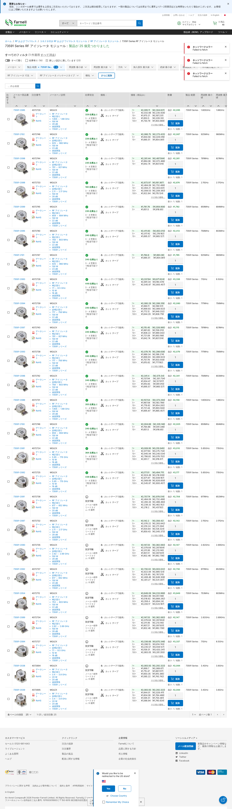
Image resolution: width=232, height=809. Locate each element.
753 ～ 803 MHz (60, 602)
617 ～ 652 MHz (60, 505)
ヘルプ (8, 758)
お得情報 (166, 15)
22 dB (55, 172)
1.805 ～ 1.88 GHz (60, 119)
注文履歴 (66, 748)
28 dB (55, 124)
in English (10, 792)
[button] (9, 32)
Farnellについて (126, 743)
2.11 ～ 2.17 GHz (59, 191)
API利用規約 (78, 785)
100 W (55, 121)
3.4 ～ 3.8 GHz (59, 674)
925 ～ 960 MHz (60, 143)
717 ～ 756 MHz (59, 312)
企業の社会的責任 (127, 758)
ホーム (8, 41)
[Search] (139, 23)
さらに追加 (106, 75)
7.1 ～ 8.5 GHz (58, 288)
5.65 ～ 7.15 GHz (60, 457)
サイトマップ (93, 785)
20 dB (55, 510)
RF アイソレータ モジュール (104, 41)
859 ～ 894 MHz (60, 215)
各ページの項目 (15, 714)
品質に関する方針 (127, 748)
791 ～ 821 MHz (59, 167)
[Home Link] (16, 23)
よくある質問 (11, 753)
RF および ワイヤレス (26, 41)
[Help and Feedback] (223, 800)
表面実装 (56, 126)
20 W (54, 677)
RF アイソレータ (60, 114)
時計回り (56, 116)
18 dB (54, 293)
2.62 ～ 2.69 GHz (60, 553)
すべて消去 (48, 55)
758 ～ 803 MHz (60, 239)
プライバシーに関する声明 (17, 785)
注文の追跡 (67, 743)
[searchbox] (106, 23)
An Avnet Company (14, 797)
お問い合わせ (179, 15)
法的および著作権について (44, 785)
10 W (54, 290)
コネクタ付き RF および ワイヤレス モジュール (63, 41)
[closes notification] (228, 4)
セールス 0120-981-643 (17, 743)
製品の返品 (67, 753)
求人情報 (123, 753)
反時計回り (57, 140)
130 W (55, 145)
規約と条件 (65, 785)
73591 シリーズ (59, 129)
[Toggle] (7, 60)
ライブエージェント (15, 748)
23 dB (55, 148)
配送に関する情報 (71, 758)
